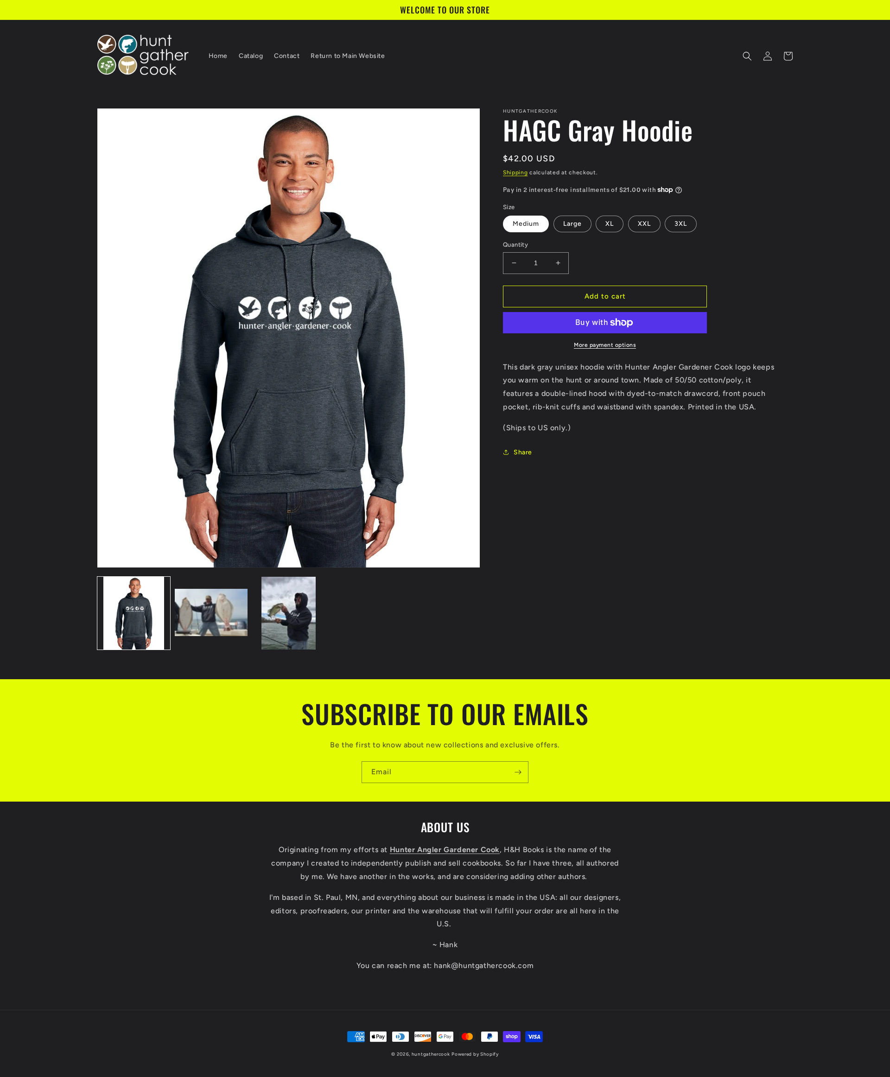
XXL (644, 224)
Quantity (515, 244)
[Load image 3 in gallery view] (288, 613)
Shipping (515, 172)
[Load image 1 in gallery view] (133, 613)
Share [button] (523, 452)
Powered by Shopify (475, 1054)
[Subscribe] (518, 772)
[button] (747, 56)
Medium (526, 224)
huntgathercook (431, 1054)
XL (609, 224)
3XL (680, 224)
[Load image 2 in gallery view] (211, 613)
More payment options (605, 345)
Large (572, 224)
